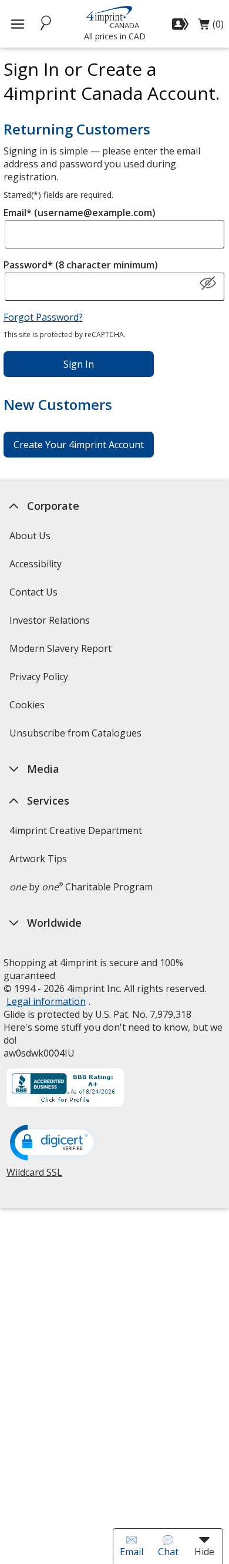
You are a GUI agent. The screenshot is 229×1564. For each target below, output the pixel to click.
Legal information (46, 1001)
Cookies (28, 708)
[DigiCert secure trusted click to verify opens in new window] (54, 1143)
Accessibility (35, 563)
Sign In (78, 364)
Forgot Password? (43, 317)
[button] (208, 283)
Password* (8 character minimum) (81, 264)
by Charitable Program (81, 886)
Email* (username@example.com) (80, 212)
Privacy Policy (40, 680)
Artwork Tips (38, 858)
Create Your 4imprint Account (79, 444)
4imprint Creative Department (75, 830)
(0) (211, 27)
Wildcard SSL (34, 1177)
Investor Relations (51, 624)
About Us (29, 535)
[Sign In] (182, 24)
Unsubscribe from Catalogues (76, 736)
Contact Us (33, 592)
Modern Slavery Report (61, 652)
